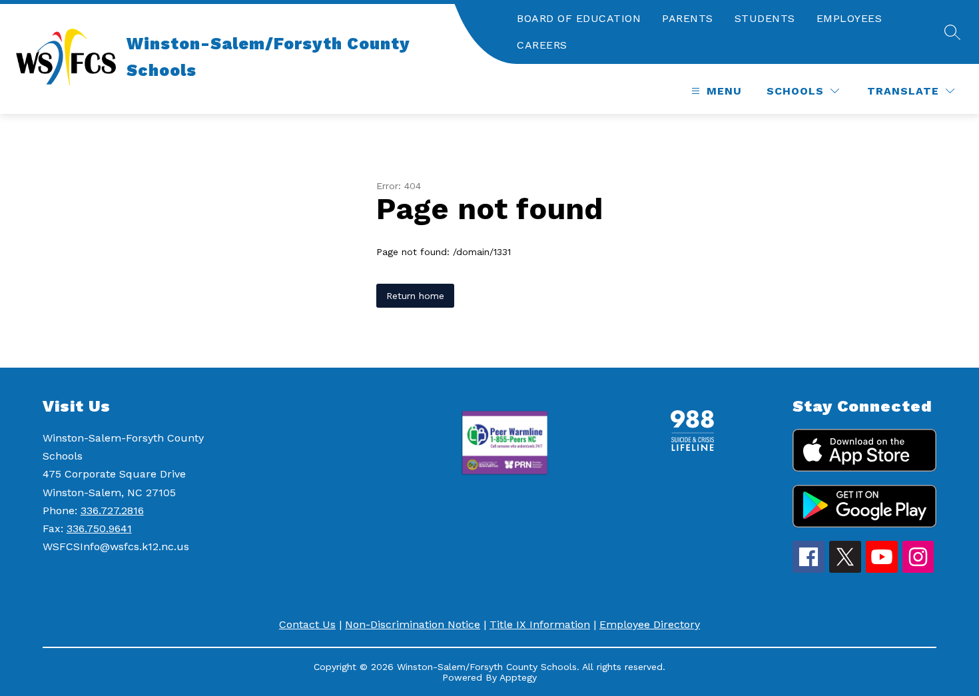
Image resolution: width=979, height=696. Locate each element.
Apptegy (518, 677)
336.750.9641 (99, 528)
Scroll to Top (919, 333)
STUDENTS (765, 18)
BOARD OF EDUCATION (579, 18)
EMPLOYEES (849, 18)
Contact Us (307, 624)
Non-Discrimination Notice (412, 624)
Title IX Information (540, 624)
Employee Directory (649, 624)
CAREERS (542, 45)
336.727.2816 (112, 510)
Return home (415, 295)
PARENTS (687, 18)
